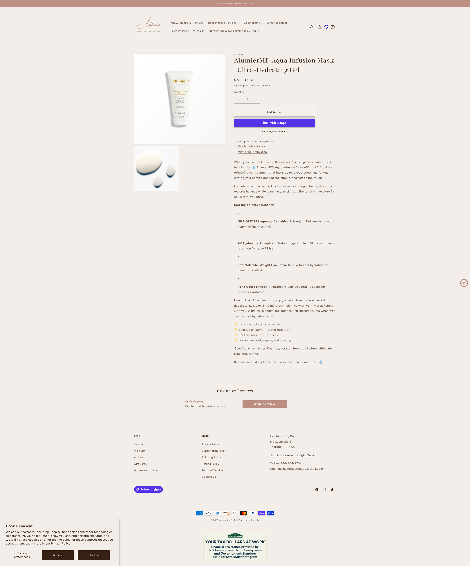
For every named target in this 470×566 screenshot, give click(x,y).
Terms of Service (212, 470)
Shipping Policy (211, 457)
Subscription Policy (214, 451)
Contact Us (209, 476)
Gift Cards (140, 463)
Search (138, 444)
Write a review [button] (264, 404)
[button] (224, 23)
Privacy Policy (60, 543)
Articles (139, 457)
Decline (94, 555)
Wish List (139, 451)
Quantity (239, 92)
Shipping (239, 85)
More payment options (274, 131)
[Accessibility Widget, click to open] (464, 283)
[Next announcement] (335, 3)
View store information (252, 151)
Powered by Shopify (249, 520)
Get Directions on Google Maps (292, 455)
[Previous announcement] (135, 3)
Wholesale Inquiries (146, 470)
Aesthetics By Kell (228, 520)
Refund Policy (210, 463)
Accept (58, 555)
